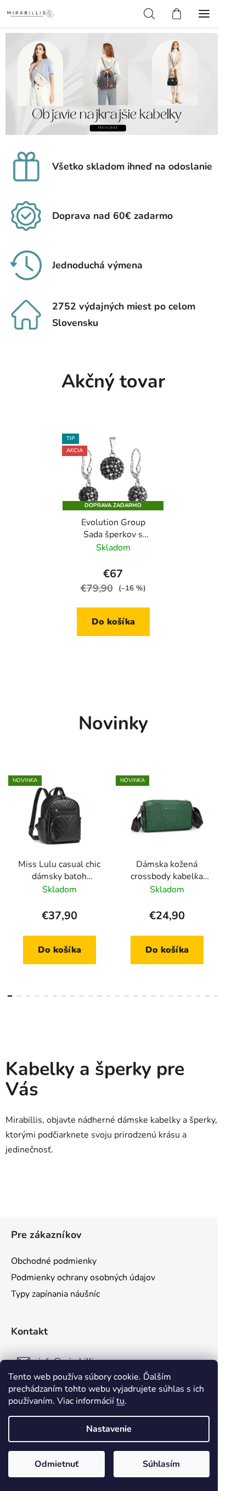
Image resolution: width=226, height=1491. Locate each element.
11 (108, 996)
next (214, 821)
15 (144, 996)
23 (216, 996)
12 (117, 996)
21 (198, 996)
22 (207, 996)
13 (126, 996)
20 (189, 996)
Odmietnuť (56, 1464)
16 (153, 996)
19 (180, 996)
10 (99, 996)
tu (120, 1401)
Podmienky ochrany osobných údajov (83, 1277)
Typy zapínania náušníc (55, 1294)
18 (171, 996)
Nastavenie (109, 1429)
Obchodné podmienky (54, 1261)
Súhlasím (161, 1464)
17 (162, 996)
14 (135, 996)
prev (11, 821)
